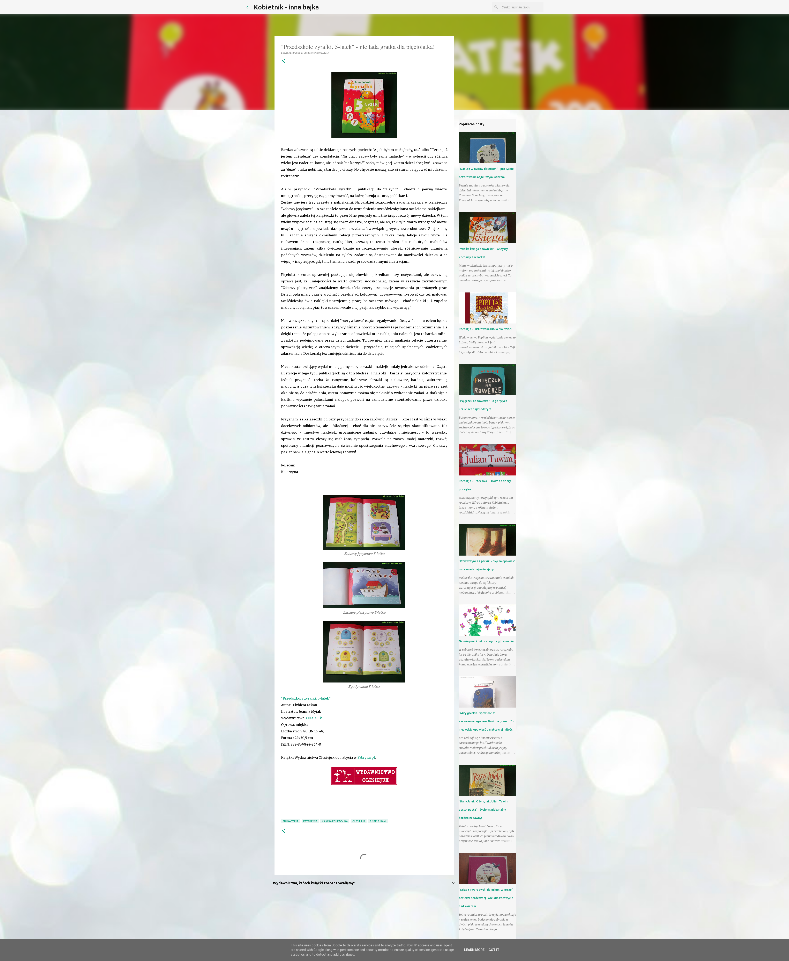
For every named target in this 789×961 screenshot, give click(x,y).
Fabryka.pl (366, 757)
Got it (494, 950)
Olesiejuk (314, 718)
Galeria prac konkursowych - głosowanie (486, 641)
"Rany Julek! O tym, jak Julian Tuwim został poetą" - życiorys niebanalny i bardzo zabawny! (483, 809)
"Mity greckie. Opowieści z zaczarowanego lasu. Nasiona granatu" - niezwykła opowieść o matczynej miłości (486, 721)
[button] (283, 61)
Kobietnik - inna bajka (286, 7)
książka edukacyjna (335, 821)
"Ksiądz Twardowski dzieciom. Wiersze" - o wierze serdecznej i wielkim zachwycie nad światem (487, 898)
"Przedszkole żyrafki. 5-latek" (306, 698)
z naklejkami (378, 821)
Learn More (474, 950)
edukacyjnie (291, 821)
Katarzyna (310, 821)
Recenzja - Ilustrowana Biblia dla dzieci (485, 329)
